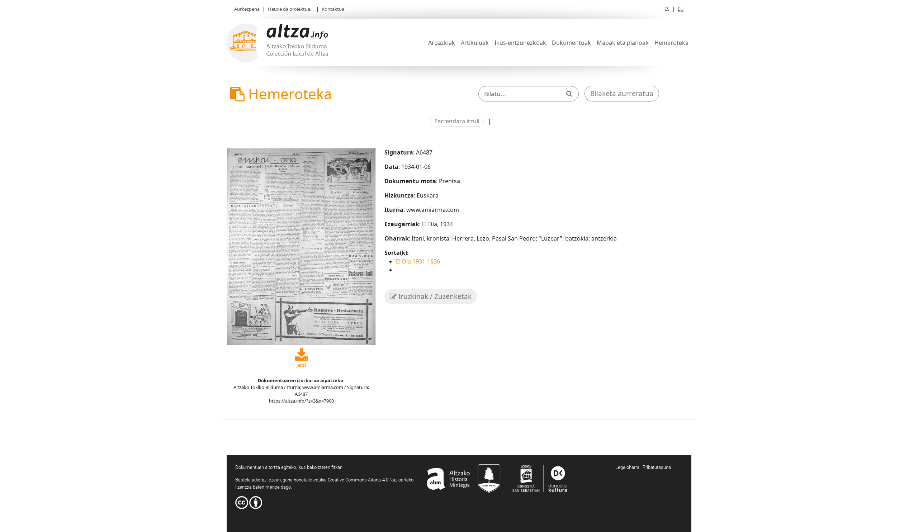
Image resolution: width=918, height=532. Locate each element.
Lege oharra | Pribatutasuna (643, 467)
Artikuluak (475, 43)
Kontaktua (333, 9)
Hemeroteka (671, 43)
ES (666, 9)
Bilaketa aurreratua (621, 93)
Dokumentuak (571, 43)
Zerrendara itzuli (456, 121)
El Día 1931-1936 (418, 261)
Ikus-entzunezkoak (520, 43)
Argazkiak (441, 43)
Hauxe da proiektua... (290, 9)
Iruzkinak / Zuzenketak (434, 296)
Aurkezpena (247, 9)
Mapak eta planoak (623, 43)
